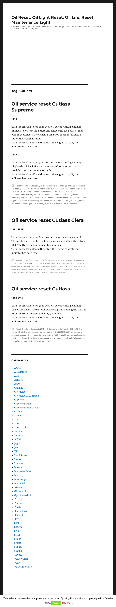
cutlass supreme (19, 189)
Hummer (19, 435)
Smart (17, 542)
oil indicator (45, 192)
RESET (31, 198)
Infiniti (18, 439)
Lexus (17, 459)
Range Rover (21, 511)
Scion (17, 530)
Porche (18, 507)
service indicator (28, 272)
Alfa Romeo (20, 371)
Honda (18, 431)
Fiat (16, 419)
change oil (73, 186)
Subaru (18, 546)
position (23, 198)
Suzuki (18, 550)
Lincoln (18, 463)
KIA (16, 451)
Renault (18, 515)
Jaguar (18, 443)
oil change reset (31, 192)
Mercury (19, 475)
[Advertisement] (59, 63)
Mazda (18, 467)
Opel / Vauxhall (22, 495)
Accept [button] (56, 603)
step (41, 204)
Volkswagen (21, 558)
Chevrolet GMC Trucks (26, 395)
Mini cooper (21, 479)
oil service (48, 195)
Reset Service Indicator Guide (60, 198)
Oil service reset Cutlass (40, 289)
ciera (62, 260)
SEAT (17, 534)
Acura (17, 367)
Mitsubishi (20, 483)
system (57, 204)
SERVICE (74, 201)
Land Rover (20, 455)
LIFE (83, 189)
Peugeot (18, 499)
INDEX (65, 189)
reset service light (19, 269)
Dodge (18, 415)
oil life (54, 192)
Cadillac (18, 387)
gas (60, 189)
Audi (16, 375)
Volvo (17, 562)
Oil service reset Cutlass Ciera (47, 220)
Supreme (48, 204)
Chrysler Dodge (22, 403)
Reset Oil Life (22, 186)
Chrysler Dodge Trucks (27, 407)
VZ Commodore (23, 566)
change (63, 186)
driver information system (45, 189)
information (74, 189)
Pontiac (18, 503)
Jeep (16, 447)
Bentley (18, 379)
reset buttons (79, 266)
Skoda (17, 538)
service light (26, 204)
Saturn (18, 526)
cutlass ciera (78, 260)
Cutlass (81, 186)
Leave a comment (71, 204)
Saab (17, 523)
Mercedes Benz (22, 471)
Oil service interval (48, 266)
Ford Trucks (21, 427)
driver (30, 189)
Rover (17, 519)
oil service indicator (62, 195)
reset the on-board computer (30, 201)
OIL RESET (38, 195)
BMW (17, 383)
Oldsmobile (51, 186)
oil (22, 192)
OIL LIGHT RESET (65, 192)
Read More (67, 603)
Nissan (18, 487)
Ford (17, 423)
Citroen (18, 411)
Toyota (18, 554)
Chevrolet (19, 391)
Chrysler (19, 399)
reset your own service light (56, 201)
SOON (35, 204)
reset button (40, 198)
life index (15, 192)
